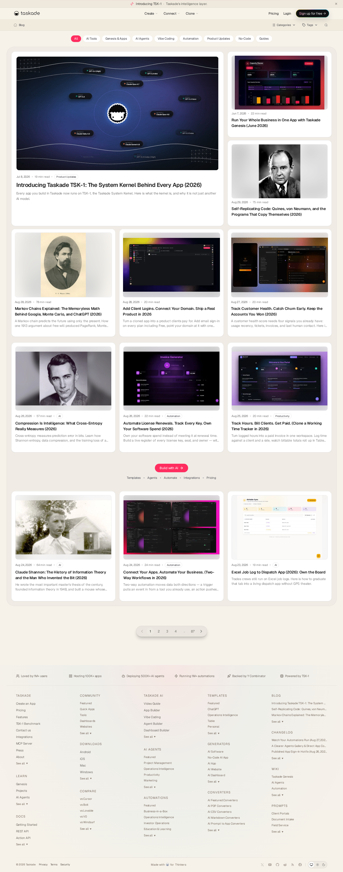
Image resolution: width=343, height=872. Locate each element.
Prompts (279, 806)
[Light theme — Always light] (317, 865)
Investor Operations (156, 823)
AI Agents (142, 39)
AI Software (215, 752)
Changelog (282, 732)
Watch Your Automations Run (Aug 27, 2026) (299, 740)
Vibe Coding (166, 39)
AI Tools (91, 39)
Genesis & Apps (116, 39)
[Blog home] (15, 25)
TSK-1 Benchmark (28, 724)
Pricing (274, 13)
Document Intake (283, 819)
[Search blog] (326, 25)
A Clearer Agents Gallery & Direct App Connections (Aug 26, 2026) (299, 746)
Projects (21, 791)
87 (192, 631)
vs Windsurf (87, 822)
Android (85, 752)
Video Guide (152, 704)
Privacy (43, 864)
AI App (212, 763)
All (76, 39)
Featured (86, 703)
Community (90, 696)
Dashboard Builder (156, 730)
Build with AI (169, 468)
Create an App (26, 704)
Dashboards (87, 721)
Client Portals (280, 813)
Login (287, 13)
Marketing (150, 780)
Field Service (280, 825)
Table (211, 721)
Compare (88, 791)
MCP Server (24, 743)
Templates (134, 478)
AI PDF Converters (219, 806)
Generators (219, 744)
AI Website (215, 769)
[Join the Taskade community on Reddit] (285, 865)
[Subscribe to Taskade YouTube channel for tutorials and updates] (270, 865)
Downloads (91, 744)
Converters (219, 792)
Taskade (23, 696)
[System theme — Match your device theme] (311, 865)
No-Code (245, 39)
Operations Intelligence (159, 769)
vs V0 (83, 816)
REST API (22, 831)
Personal (213, 727)
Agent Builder (153, 724)
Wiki (275, 769)
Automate (170, 478)
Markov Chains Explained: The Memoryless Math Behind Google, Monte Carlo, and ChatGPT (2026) (299, 715)
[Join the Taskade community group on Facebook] (300, 865)
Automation (191, 39)
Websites (86, 727)
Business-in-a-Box (156, 811)
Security (65, 864)
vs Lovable (87, 811)
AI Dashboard (216, 775)
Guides (264, 39)
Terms (54, 864)
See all (22, 763)
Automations (156, 798)
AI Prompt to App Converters (226, 824)
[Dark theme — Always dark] (323, 865)
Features (22, 717)
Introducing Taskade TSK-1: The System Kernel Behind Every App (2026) (299, 703)
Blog (22, 25)
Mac (83, 765)
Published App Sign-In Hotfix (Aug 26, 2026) (299, 752)
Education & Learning (157, 829)
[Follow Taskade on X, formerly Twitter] (262, 865)
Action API (23, 838)
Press (20, 750)
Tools (83, 715)
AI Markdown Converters (224, 818)
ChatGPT (213, 709)
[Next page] (201, 631)
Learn (21, 776)
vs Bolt (84, 805)
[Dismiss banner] (336, 4)
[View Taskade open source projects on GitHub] (277, 865)
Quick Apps (87, 709)
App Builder (152, 710)
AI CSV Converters (219, 812)
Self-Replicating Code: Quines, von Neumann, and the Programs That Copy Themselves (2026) (299, 709)
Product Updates (218, 39)
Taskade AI (153, 696)
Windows (86, 772)
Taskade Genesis (282, 777)
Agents (152, 478)
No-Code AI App (218, 757)
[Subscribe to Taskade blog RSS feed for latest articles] (292, 865)
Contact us (23, 730)
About (20, 757)
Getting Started (26, 825)
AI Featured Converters (223, 800)
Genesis (21, 784)
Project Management (158, 763)
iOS (82, 759)
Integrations (192, 478)
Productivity (152, 775)
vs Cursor (86, 799)
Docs (20, 816)
